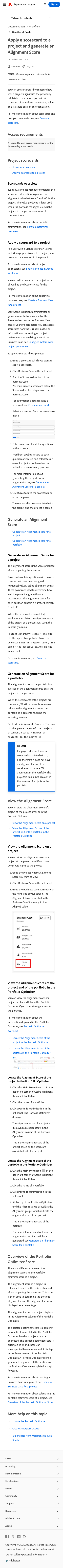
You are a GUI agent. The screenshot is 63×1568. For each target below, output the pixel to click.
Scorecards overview (23, 167)
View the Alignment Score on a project (33, 822)
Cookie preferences (42, 1549)
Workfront (34, 26)
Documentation (16, 26)
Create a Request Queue (25, 1428)
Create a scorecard (38, 405)
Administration (44, 73)
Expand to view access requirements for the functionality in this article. (30, 144)
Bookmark (15, 66)
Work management (25, 73)
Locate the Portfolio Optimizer (29, 1421)
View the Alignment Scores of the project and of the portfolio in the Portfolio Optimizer (30, 832)
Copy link (30, 66)
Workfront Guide (21, 32)
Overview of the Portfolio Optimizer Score (30, 1402)
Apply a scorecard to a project (28, 172)
